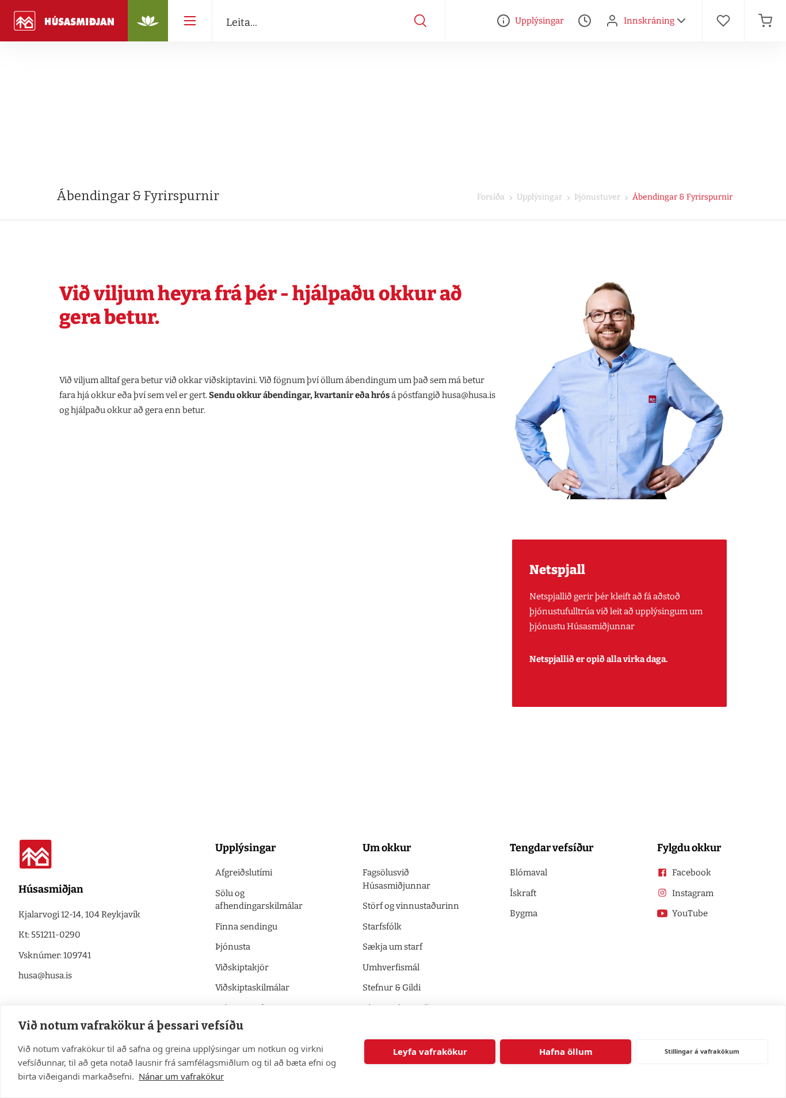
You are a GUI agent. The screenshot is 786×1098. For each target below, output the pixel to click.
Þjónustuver (596, 197)
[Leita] (420, 20)
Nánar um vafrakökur (181, 1076)
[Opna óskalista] (723, 20)
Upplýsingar (538, 197)
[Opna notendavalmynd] (681, 20)
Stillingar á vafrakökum (702, 1051)
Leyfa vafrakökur (430, 1051)
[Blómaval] (148, 20)
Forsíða (491, 197)
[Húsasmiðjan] (64, 20)
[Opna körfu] (765, 20)
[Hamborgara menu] (190, 20)
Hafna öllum (566, 1051)
